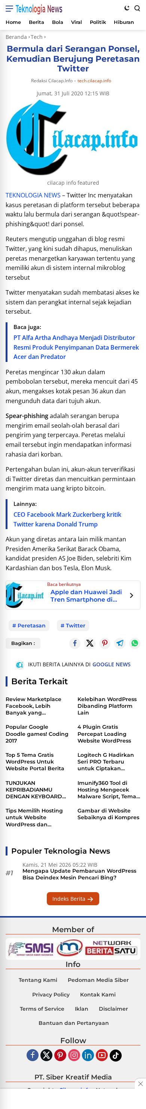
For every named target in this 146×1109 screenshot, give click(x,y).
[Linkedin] (88, 1055)
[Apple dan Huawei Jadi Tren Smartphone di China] (24, 594)
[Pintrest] (104, 643)
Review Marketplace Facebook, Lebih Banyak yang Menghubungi (33, 706)
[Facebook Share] (74, 643)
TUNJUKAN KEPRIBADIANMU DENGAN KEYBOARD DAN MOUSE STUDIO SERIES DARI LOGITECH (37, 790)
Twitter (75, 625)
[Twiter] (46, 1055)
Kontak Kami (98, 994)
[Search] (136, 7)
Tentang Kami (38, 980)
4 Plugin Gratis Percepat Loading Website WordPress (104, 734)
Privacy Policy (51, 994)
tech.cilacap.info (94, 80)
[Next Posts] (131, 596)
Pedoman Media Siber (98, 980)
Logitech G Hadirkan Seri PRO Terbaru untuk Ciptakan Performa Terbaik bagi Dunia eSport (108, 762)
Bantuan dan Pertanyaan (74, 1023)
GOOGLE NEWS (111, 664)
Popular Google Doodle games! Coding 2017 (37, 734)
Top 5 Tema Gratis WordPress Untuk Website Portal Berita (35, 762)
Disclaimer (113, 1008)
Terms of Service (42, 1008)
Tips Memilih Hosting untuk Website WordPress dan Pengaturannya (34, 817)
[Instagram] (74, 1055)
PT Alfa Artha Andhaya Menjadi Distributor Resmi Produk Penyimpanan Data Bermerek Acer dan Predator (76, 347)
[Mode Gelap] (127, 7)
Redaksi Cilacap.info (52, 80)
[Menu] (11, 8)
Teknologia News (39, 8)
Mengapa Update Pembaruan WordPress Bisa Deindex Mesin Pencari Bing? (79, 874)
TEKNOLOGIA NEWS (33, 195)
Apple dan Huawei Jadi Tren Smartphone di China (86, 596)
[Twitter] (89, 643)
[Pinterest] (60, 1055)
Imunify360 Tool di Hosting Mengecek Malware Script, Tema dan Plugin (106, 790)
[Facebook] (33, 1055)
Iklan (81, 1008)
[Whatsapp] (134, 643)
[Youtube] (102, 1055)
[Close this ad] (140, 1083)
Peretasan (32, 625)
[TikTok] (116, 1056)
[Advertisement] (73, 1099)
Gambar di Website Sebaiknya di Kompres (108, 814)
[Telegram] (119, 643)
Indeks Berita (69, 898)
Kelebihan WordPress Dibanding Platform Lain (107, 706)
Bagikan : (23, 643)
